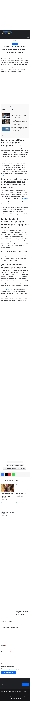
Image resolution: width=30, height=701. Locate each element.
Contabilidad (18, 698)
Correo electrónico (6, 651)
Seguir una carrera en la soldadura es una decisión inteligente (7, 512)
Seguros (23, 696)
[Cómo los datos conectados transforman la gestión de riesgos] (6, 115)
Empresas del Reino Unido (15, 465)
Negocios (17, 40)
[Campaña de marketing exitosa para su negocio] (22, 488)
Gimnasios (18, 696)
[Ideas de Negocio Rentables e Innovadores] (7, 33)
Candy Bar (12, 696)
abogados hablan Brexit (15, 462)
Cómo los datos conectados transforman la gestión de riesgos (19, 114)
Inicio (13, 40)
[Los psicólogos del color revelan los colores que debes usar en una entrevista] (7, 488)
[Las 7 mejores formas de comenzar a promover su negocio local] (6, 121)
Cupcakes (7, 696)
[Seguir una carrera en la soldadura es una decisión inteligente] (7, 505)
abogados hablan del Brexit (8, 175)
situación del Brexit (8, 289)
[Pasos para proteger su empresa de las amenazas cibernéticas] (6, 129)
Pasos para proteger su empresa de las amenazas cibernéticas (19, 128)
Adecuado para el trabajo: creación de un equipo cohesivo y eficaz (22, 613)
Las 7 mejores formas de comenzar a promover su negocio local (19, 121)
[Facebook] (2, 474)
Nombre (3, 645)
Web (2, 657)
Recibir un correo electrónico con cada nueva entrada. (15, 669)
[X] (6, 474)
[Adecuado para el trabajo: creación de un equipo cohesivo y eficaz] (22, 556)
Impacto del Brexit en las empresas (15, 468)
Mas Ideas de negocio (15, 693)
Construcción (12, 698)
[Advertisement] (15, 15)
